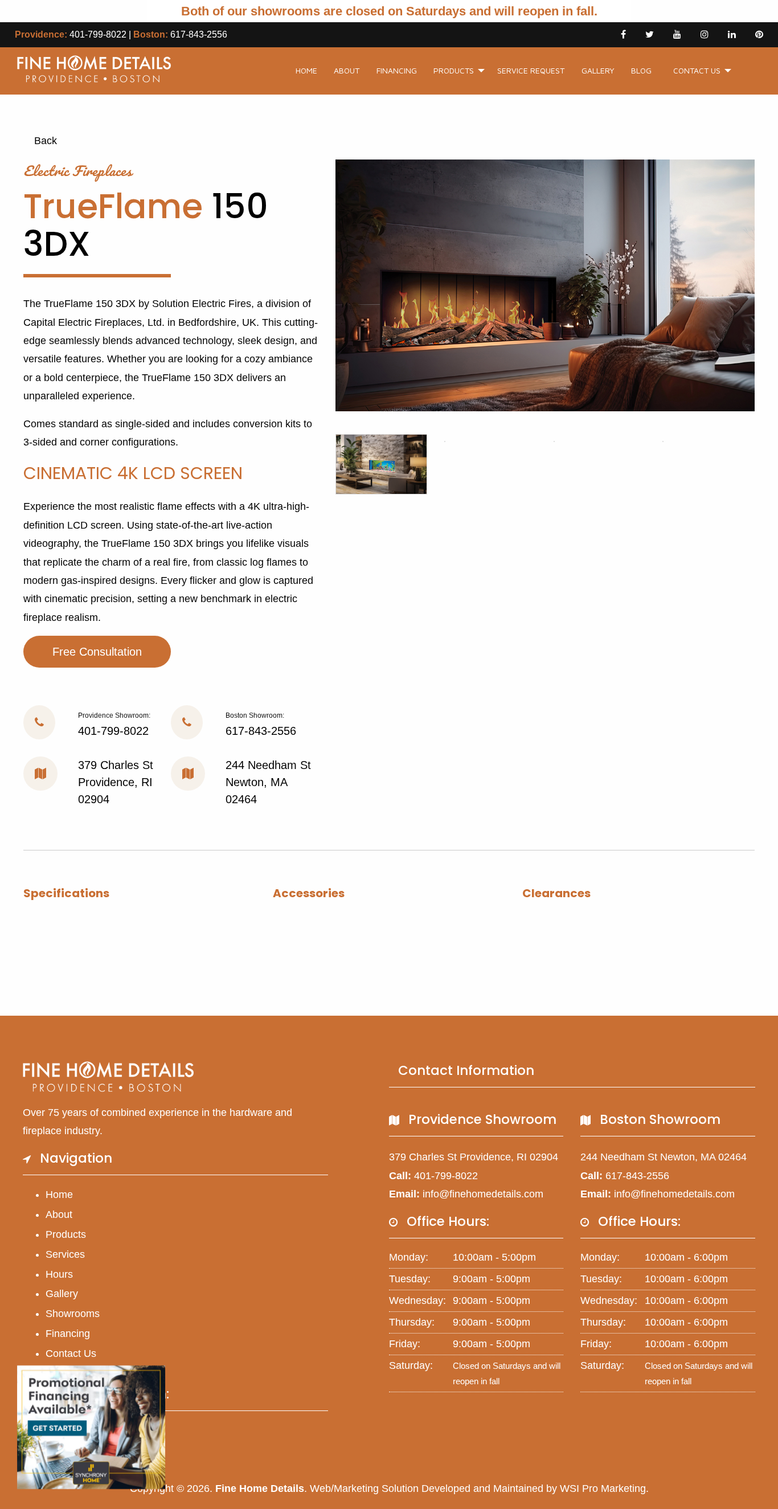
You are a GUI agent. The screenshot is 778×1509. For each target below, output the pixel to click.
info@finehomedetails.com (483, 1194)
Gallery (598, 70)
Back (44, 140)
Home (306, 70)
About (346, 70)
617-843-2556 (198, 34)
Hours (59, 1274)
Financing (396, 70)
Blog (641, 70)
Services (65, 1254)
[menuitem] (306, 71)
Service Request (530, 70)
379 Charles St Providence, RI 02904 (115, 782)
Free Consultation (97, 651)
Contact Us (696, 70)
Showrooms (73, 1313)
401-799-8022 (97, 34)
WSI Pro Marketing (603, 1488)
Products (453, 70)
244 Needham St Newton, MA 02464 (268, 782)
